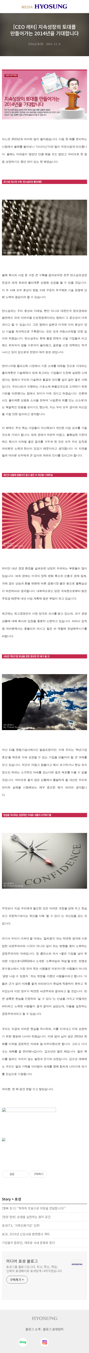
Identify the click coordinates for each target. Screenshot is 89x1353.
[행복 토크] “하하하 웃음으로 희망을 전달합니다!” (34, 1208)
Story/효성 (36, 44)
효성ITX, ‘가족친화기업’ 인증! (21, 1225)
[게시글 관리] (23, 1174)
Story (6, 1199)
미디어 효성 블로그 (22, 1260)
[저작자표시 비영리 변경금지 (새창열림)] (53, 1174)
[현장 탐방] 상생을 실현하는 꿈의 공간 (26, 1217)
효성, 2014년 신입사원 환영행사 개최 (26, 1234)
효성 (18, 1199)
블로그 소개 (32, 1329)
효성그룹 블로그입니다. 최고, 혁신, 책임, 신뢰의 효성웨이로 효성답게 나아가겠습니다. (34, 1269)
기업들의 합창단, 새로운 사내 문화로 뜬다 (28, 1242)
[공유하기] (18, 1174)
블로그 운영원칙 (53, 1329)
